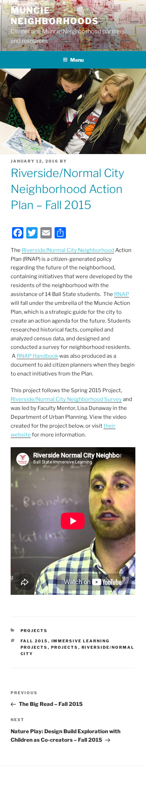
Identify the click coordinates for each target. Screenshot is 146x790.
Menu (77, 60)
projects (64, 647)
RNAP (121, 294)
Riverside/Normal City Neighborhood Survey (66, 399)
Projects (34, 630)
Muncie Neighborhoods (55, 15)
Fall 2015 (34, 640)
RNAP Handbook (37, 356)
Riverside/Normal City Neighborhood (68, 250)
